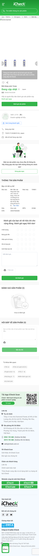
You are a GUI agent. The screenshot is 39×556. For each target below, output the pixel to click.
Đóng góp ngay (19, 171)
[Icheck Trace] (10, 486)
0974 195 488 (9, 440)
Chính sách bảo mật (9, 468)
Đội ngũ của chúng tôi (9, 456)
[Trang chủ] (20, 4)
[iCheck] (10, 482)
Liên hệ (4, 465)
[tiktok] (7, 514)
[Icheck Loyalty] (28, 486)
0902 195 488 (9, 437)
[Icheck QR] (28, 482)
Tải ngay (8, 403)
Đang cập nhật (9, 129)
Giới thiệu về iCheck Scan (10, 453)
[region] (19, 38)
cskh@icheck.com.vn (11, 444)
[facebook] (3, 514)
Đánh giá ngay (7, 99)
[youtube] (11, 514)
